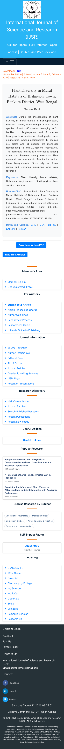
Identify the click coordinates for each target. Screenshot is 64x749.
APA (33, 224)
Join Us (7, 641)
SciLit (11, 603)
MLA (41, 224)
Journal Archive (16, 406)
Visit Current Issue (18, 401)
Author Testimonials (19, 352)
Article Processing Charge (22, 309)
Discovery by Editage (20, 583)
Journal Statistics (17, 347)
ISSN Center (15, 573)
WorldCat (13, 593)
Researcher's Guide (19, 325)
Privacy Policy (10, 646)
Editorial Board (16, 358)
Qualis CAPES (15, 567)
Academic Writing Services (23, 373)
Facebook (13, 682)
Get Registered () (20, 286)
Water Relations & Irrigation (40, 521)
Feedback (8, 636)
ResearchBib (15, 618)
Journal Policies (16, 368)
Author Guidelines (18, 314)
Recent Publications (19, 416)
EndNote (11, 228)
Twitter (12, 699)
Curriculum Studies (15, 521)
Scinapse (13, 608)
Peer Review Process (20, 320)
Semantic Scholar (18, 613)
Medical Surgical (40, 516)
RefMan (22, 228)
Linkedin (12, 691)
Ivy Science (14, 588)
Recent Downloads (18, 421)
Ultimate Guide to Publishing (24, 330)
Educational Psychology (17, 516)
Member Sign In (17, 281)
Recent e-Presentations (21, 383)
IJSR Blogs (14, 378)
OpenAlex (13, 598)
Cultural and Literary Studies (19, 526)
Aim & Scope (15, 363)
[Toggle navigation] (10, 61)
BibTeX (52, 224)
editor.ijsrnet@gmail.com (24, 667)
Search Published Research (23, 411)
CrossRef (13, 578)
